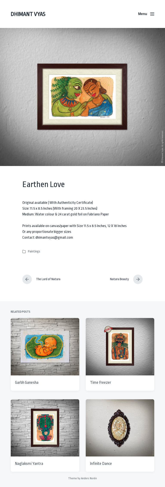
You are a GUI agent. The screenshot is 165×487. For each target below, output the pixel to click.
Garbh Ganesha (26, 382)
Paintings (34, 251)
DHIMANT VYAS (28, 14)
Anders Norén (89, 478)
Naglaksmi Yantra (29, 463)
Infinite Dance (101, 463)
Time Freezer (100, 382)
